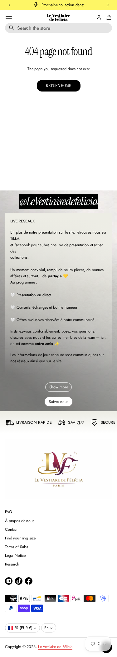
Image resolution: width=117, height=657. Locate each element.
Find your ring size (20, 538)
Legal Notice (15, 555)
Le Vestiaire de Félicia (58, 17)
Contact (11, 529)
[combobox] (58, 28)
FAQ (8, 512)
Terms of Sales (16, 547)
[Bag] (108, 17)
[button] (58, 28)
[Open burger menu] (8, 17)
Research (12, 564)
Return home (58, 86)
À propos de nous (19, 521)
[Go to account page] (99, 17)
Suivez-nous (58, 401)
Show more (58, 387)
